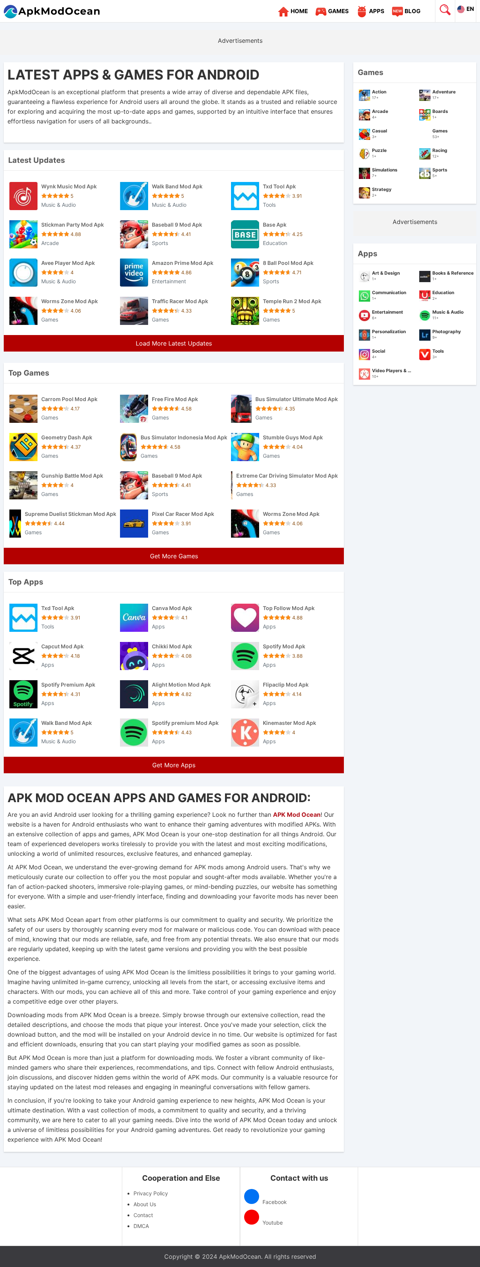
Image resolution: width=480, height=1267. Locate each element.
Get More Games (174, 556)
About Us (145, 1204)
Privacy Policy (151, 1193)
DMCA (141, 1226)
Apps (376, 11)
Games (338, 11)
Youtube (272, 1222)
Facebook (274, 1202)
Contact (143, 1215)
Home (299, 11)
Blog (412, 11)
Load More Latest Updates (174, 343)
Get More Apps (173, 765)
